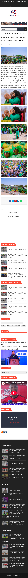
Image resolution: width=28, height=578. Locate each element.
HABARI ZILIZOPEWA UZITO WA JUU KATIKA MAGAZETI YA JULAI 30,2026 (17, 287)
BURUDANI (11, 323)
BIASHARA (4, 323)
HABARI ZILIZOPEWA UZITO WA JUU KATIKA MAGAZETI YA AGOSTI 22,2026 (17, 268)
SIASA (22, 44)
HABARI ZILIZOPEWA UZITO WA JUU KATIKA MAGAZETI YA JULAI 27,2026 (17, 294)
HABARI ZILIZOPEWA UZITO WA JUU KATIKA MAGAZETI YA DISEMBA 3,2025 (17, 559)
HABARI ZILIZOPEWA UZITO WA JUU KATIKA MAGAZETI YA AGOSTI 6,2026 (17, 300)
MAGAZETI (10, 325)
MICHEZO (17, 325)
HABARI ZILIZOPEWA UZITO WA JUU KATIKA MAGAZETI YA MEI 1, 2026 (17, 546)
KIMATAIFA (19, 323)
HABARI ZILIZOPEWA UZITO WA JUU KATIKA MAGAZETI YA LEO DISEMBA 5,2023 (17, 523)
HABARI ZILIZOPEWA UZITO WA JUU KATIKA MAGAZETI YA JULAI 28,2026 (17, 306)
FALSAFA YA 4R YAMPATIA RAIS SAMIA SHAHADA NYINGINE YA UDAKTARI (16, 499)
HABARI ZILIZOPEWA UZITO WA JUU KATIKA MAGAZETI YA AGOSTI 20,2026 (17, 249)
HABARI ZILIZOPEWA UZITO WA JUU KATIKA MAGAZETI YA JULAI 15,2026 (17, 565)
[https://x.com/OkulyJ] (14, 5)
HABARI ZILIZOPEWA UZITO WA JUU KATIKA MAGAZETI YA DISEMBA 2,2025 (17, 553)
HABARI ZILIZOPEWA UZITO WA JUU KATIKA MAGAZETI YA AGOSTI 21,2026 (17, 256)
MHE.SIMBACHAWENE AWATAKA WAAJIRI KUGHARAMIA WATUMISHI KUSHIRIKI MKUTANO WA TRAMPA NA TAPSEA (13, 491)
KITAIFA (3, 325)
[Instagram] (17, 5)
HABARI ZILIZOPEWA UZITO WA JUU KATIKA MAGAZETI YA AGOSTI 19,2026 (17, 262)
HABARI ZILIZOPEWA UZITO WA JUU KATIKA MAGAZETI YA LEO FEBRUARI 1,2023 (17, 506)
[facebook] (11, 6)
